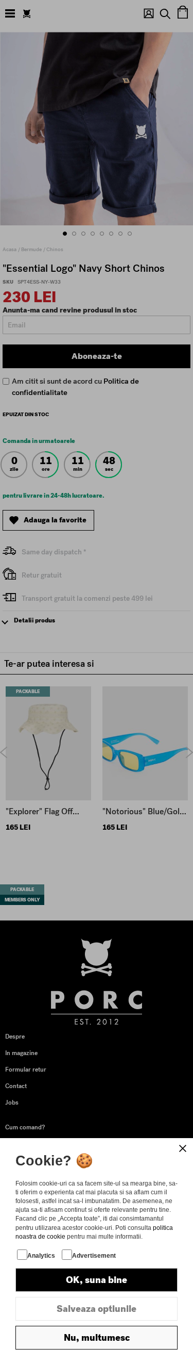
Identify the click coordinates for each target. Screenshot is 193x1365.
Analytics (41, 1255)
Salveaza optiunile (96, 1309)
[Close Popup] (182, 1148)
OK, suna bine (96, 1280)
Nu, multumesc (97, 1337)
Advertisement (94, 1255)
